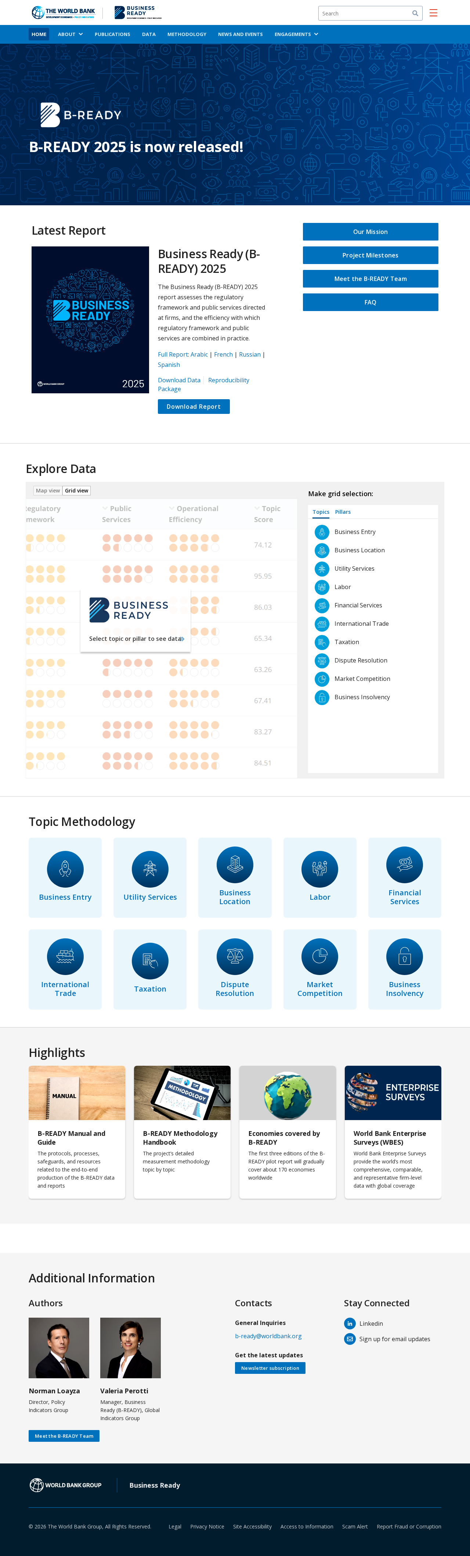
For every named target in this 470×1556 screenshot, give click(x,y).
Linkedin (371, 1323)
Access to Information (307, 1526)
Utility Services (150, 897)
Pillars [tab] (343, 511)
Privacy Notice (207, 1526)
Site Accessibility (252, 1526)
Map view (48, 490)
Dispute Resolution (235, 988)
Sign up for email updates (394, 1339)
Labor (320, 897)
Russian (250, 354)
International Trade (65, 988)
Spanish (169, 365)
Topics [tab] (320, 511)
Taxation (150, 989)
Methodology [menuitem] (186, 34)
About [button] (67, 34)
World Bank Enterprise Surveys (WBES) (390, 1138)
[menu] (433, 12)
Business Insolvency (405, 988)
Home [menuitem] (39, 34)
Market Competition (320, 988)
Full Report (173, 354)
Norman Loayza (54, 1390)
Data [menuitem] (149, 34)
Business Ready (154, 1485)
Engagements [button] (293, 34)
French (223, 354)
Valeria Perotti (124, 1390)
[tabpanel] (376, 646)
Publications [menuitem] (112, 34)
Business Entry (65, 897)
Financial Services (404, 897)
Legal (175, 1526)
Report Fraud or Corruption (409, 1526)
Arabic (199, 354)
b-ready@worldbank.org (268, 1336)
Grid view (76, 490)
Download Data (179, 380)
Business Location (235, 897)
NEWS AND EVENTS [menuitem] (240, 34)
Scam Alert (355, 1526)
